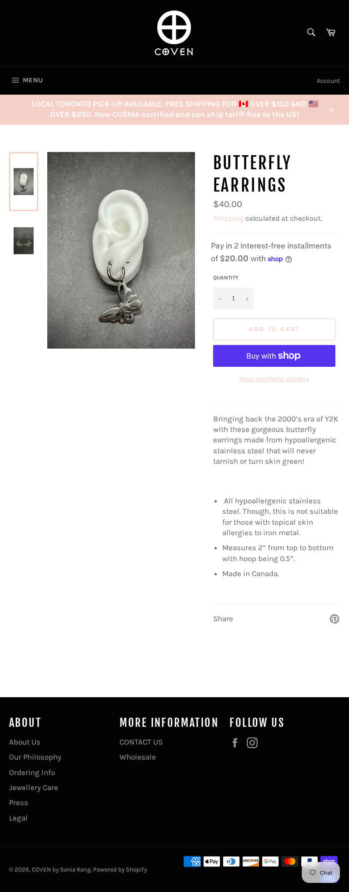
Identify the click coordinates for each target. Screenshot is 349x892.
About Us (24, 741)
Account (328, 81)
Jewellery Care (33, 787)
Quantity (226, 277)
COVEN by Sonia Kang (61, 869)
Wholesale (138, 756)
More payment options (274, 379)
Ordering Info (32, 772)
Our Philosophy (35, 756)
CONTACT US (141, 741)
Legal (18, 817)
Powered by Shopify (120, 869)
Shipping (228, 218)
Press (18, 802)
